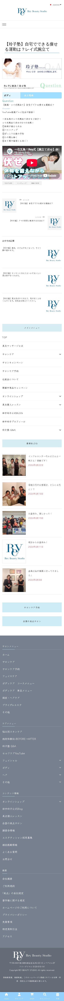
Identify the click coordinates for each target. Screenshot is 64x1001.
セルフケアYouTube (13, 753)
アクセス (7, 936)
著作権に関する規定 (13, 900)
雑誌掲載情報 (9, 845)
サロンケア (8, 354)
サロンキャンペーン (12, 362)
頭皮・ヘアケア (11, 698)
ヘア (4, 775)
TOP (4, 337)
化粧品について (10, 379)
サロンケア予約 (10, 371)
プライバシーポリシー (14, 914)
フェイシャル (9, 760)
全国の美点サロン (32, 621)
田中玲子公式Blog (12, 413)
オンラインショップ (12, 396)
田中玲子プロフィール (13, 421)
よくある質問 (9, 852)
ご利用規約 (8, 886)
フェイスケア (9, 676)
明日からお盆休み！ (38, 542)
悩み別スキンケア (12, 731)
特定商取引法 (9, 929)
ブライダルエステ (12, 705)
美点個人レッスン (11, 404)
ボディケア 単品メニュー (17, 690)
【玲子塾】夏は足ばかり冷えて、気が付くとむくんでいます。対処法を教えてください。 (21, 299)
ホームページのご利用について (19, 907)
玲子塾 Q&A (9, 429)
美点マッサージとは (12, 345)
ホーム (6, 654)
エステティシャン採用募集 (17, 837)
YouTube (8, 183)
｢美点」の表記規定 (12, 893)
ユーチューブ (22, 183)
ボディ (6, 767)
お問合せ (7, 859)
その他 (6, 712)
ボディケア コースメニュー (18, 683)
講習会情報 (8, 830)
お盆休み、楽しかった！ (40, 513)
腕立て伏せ (35, 183)
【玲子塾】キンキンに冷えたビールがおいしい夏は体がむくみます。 (21, 274)
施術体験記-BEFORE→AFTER (19, 739)
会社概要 (7, 879)
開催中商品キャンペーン (15, 387)
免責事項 (7, 922)
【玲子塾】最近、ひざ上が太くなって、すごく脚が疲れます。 (21, 249)
